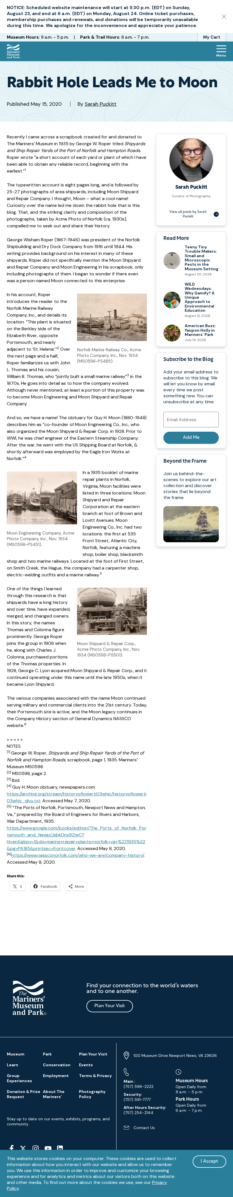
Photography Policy (92, 1094)
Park (47, 1054)
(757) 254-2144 (145, 1110)
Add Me (191, 437)
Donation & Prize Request (23, 1094)
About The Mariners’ (54, 1094)
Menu (221, 55)
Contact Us (139, 1129)
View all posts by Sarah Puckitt (188, 214)
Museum (15, 1054)
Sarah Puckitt (100, 104)
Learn (12, 1064)
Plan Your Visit (109, 1006)
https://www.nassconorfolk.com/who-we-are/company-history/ (77, 855)
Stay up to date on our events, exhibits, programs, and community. (58, 1121)
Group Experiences (19, 1078)
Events (86, 1064)
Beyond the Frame (184, 461)
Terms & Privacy (95, 1075)
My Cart (211, 37)
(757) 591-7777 (137, 1097)
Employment (56, 1075)
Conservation (56, 1064)
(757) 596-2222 (138, 1084)
